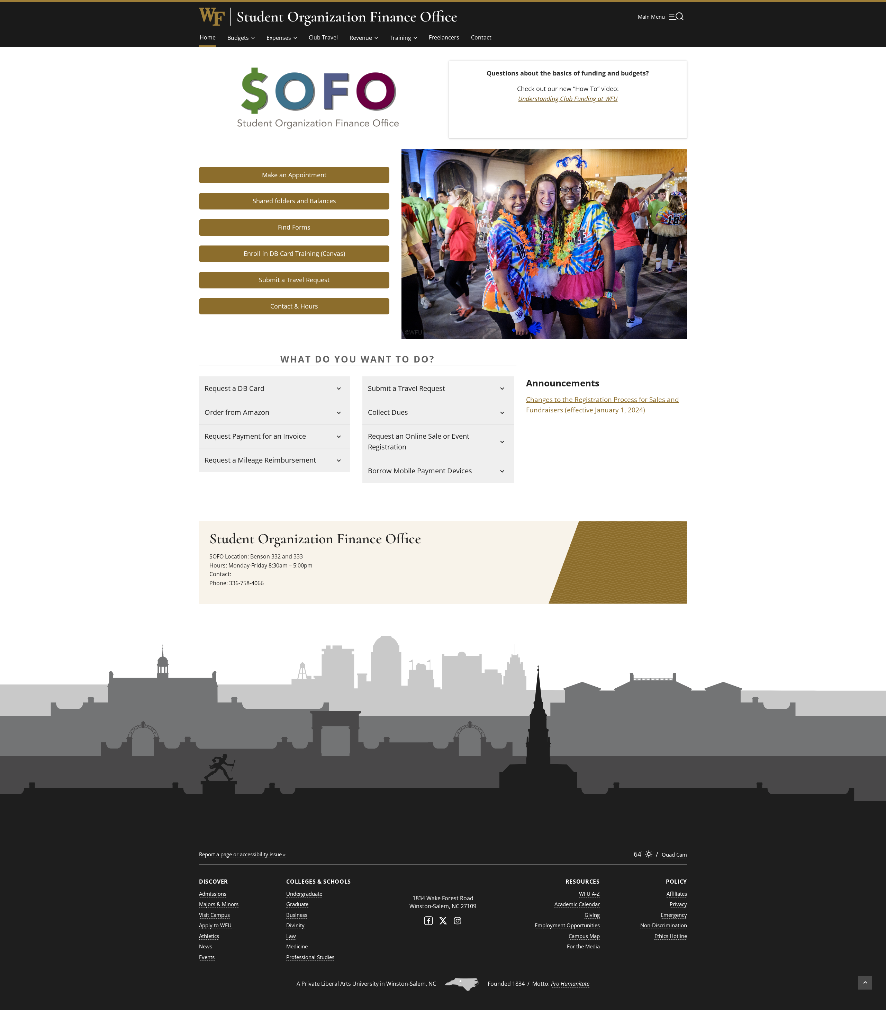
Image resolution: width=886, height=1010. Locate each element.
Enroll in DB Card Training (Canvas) (294, 253)
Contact (481, 37)
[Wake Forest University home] (212, 17)
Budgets (238, 38)
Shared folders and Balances (294, 201)
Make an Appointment (294, 175)
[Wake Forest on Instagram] (457, 922)
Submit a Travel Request (294, 280)
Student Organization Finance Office (346, 16)
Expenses (278, 38)
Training (400, 38)
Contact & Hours (294, 306)
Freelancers (444, 37)
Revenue (361, 38)
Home (208, 37)
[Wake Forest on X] (443, 922)
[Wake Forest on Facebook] (428, 922)
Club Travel (323, 37)
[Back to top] (865, 983)
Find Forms (294, 227)
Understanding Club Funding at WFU (567, 99)
